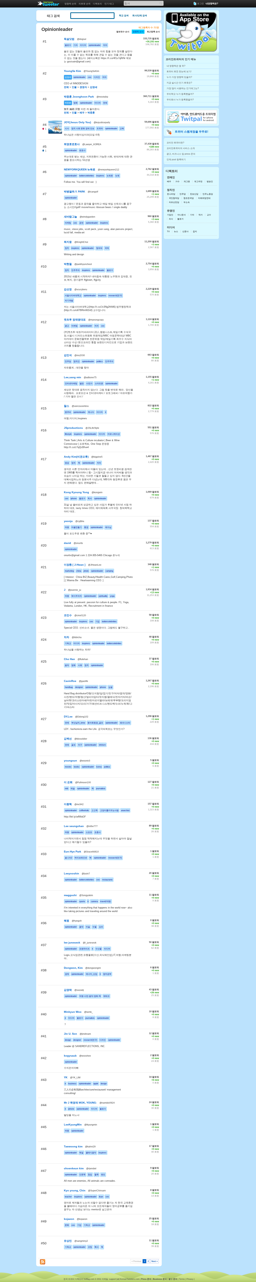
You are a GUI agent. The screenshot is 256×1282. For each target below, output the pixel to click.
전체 (66, 87)
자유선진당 (174, 202)
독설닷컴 (69, 38)
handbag (69, 687)
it (105, 412)
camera (94, 901)
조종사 (97, 832)
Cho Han (69, 659)
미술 (88, 927)
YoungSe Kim (72, 70)
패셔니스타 (125, 723)
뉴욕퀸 (110, 176)
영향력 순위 (70, 3)
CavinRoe (70, 680)
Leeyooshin (71, 873)
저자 (105, 45)
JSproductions (73, 427)
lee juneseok (72, 942)
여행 (67, 527)
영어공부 (107, 974)
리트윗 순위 (85, 3)
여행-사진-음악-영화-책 (90, 996)
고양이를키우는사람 (109, 810)
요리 (101, 927)
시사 (67, 128)
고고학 (94, 810)
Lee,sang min (72, 377)
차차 (66, 637)
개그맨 (187, 181)
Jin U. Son (70, 1033)
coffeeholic (84, 810)
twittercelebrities (86, 176)
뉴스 (176, 231)
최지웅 (68, 241)
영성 (67, 463)
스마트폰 (99, 383)
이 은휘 (68, 782)
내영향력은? (212, 3)
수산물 (98, 949)
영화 (75, 103)
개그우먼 (198, 181)
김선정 (68, 289)
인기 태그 (109, 3)
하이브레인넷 (81, 858)
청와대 (99, 248)
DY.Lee (68, 716)
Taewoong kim (73, 1146)
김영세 (68, 77)
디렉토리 (97, 3)
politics (100, 361)
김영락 (68, 989)
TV (168, 231)
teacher (68, 1196)
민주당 (68, 361)
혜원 (66, 920)
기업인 (170, 215)
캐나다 (91, 412)
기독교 (68, 643)
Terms (182, 1279)
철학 (96, 1174)
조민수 (68, 615)
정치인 (76, 361)
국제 (107, 248)
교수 (209, 215)
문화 (67, 1225)
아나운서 (181, 215)
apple (95, 1083)
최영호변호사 (72, 144)
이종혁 (68, 804)
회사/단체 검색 (139, 15)
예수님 (108, 527)
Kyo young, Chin (74, 1190)
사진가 (89, 383)
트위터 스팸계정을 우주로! (191, 131)
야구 (80, 745)
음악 (67, 665)
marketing (69, 571)
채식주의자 (76, 596)
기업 (97, 621)
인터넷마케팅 (71, 383)
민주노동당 (208, 194)
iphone (74, 498)
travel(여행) (105, 901)
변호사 (82, 150)
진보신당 (194, 194)
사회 (80, 665)
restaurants (107, 880)
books (76, 767)
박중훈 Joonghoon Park (79, 96)
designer (79, 687)
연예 (105, 103)
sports (82, 901)
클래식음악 (91, 1152)
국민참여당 (174, 198)
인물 (74, 87)
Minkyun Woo (73, 1011)
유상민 (68, 1240)
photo (86, 571)
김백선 (68, 738)
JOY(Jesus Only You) (77, 122)
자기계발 (69, 300)
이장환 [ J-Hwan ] (74, 564)
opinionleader (95, 45)
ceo (89, 77)
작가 (200, 215)
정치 (67, 248)
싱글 (110, 687)
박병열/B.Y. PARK (74, 191)
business (72, 1083)
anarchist (125, 810)
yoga (112, 596)
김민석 (68, 355)
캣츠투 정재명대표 (75, 319)
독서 (90, 498)
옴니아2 (68, 858)
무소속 (186, 202)
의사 (171, 219)
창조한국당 (188, 198)
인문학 (82, 1174)
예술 (73, 788)
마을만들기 (76, 527)
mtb (66, 788)
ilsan (101, 1196)
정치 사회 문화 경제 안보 (82, 128)
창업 (90, 1174)
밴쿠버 (68, 412)
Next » (154, 1261)
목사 (96, 1247)
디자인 (97, 77)
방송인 (210, 181)
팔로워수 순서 (122, 32)
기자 (75, 45)
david (68, 542)
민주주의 (75, 270)
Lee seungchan (74, 826)
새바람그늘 (70, 216)
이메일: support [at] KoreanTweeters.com (120, 1279)
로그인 (200, 3)
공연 (81, 223)
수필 (94, 927)
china (78, 571)
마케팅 (68, 223)
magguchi (70, 895)
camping (109, 571)
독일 (81, 1152)
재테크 (106, 996)
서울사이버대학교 (73, 295)
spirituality (103, 596)
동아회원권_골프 (95, 723)
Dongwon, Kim (73, 967)
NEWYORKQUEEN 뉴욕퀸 (80, 169)
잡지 (195, 231)
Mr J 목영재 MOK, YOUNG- (80, 1102)
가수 (177, 181)
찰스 (66, 405)
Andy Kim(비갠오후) (76, 456)
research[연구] (115, 295)
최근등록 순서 (153, 32)
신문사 (185, 231)
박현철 (68, 264)
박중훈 (68, 103)
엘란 (82, 383)
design (68, 1040)
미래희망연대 (204, 198)
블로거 (68, 45)
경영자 (83, 87)
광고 (67, 326)
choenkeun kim (74, 1168)
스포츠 (89, 832)
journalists (100, 788)
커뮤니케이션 (113, 434)
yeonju (68, 521)
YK (65, 1077)
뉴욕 (117, 176)
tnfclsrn (102, 745)
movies (68, 767)
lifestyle (68, 434)
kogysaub (70, 1055)
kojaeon (69, 1218)
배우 (82, 112)
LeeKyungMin (73, 1124)
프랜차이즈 (84, 949)
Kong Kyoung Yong (76, 492)
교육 (122, 128)
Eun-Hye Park (72, 851)
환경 (86, 527)
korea (99, 767)
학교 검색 (124, 15)
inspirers (100, 176)
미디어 (83, 45)
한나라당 (171, 194)
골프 (73, 745)
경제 (67, 974)
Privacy (189, 1279)
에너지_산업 (91, 974)
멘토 (103, 1174)
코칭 (90, 1247)
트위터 (100, 128)
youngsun (70, 760)
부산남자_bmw (78, 723)
